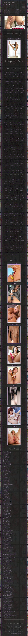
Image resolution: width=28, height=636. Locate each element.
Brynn (11, 101)
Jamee (11, 142)
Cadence (16, 101)
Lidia (6, 177)
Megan (21, 192)
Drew (10, 122)
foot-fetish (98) (7, 556)
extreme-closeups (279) (9, 554)
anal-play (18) (6, 536)
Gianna (17, 129)
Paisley (11, 211)
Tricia (23, 243)
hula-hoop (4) (7, 574)
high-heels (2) (7, 573)
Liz (9, 181)
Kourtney (16, 163)
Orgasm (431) (6, 487)
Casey (16, 106)
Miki (15, 197)
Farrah (14, 126)
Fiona (22, 126)
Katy (7, 158)
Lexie (14, 174)
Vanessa (17, 247)
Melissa (12, 195)
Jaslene (11, 145)
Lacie (17, 167)
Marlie (6, 192)
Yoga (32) (5, 529)
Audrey (11, 90)
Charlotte (7, 111)
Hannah (16, 133)
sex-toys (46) (6, 598)
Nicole (13, 206)
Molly (20, 199)
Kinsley (21, 161)
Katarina (18, 156)
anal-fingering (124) (8, 533)
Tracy (19, 243)
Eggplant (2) (6, 470)
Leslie (6, 174)
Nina (22, 206)
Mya (17, 202)
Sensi (12, 224)
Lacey (13, 167)
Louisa (21, 181)
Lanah (9, 170)
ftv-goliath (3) (6, 558)
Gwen (11, 131)
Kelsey (20, 158)
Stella (5, 234)
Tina (15, 243)
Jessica (18, 149)
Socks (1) (5, 509)
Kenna (11, 161)
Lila (9, 177)
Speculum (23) (7, 510)
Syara (16, 236)
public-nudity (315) (8, 588)
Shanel (21, 224)
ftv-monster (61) (7, 560)
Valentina (21, 245)
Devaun (20, 120)
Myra (21, 202)
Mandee (11, 188)
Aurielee (17, 90)
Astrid (16, 88)
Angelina (8, 83)
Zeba (22, 252)
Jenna (21, 147)
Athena (21, 88)
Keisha (11, 158)
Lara (13, 170)
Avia (15, 92)
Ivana (10, 140)
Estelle (22, 124)
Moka (16, 199)
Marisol (11, 190)
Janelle (20, 142)
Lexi (11, 174)
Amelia (7, 81)
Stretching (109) (7, 516)
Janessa (6, 145)
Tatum (10, 240)
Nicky (9, 206)
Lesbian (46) (6, 483)
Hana (6, 133)
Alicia (14, 76)
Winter (17, 252)
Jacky (22, 140)
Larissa (17, 170)
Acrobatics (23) (7, 452)
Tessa (22, 240)
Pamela (16, 211)
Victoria (17, 249)
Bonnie (15, 97)
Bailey (22, 92)
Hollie (21, 136)
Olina (12, 208)
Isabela (22, 138)
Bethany (16, 95)
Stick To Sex (6, 9)
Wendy (6, 252)
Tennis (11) (5, 520)
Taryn (21, 238)
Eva (10, 126)
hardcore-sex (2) (7, 568)
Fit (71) (4, 476)
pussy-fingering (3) (8, 591)
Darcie (21, 117)
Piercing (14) (6, 493)
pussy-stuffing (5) (7, 595)
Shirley (16, 227)
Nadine (6, 204)
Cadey (21, 101)
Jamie (15, 142)
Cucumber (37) (7, 464)
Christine (17, 111)
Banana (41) (6, 453)
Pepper (6, 213)
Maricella (22, 188)
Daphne (16, 117)
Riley (19, 215)
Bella (11, 95)
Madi (6, 186)
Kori (11, 163)
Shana (16, 224)
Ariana (18, 86)
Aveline (6, 92)
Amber (21, 79)
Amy (16, 81)
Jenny (5, 149)
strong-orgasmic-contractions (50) (8, 605)
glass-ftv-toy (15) (7, 561)
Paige (6, 211)
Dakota (12, 115)
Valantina (15, 245)
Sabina (7, 220)
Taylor (14, 240)
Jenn (18, 147)
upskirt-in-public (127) (9, 611)
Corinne (10, 113)
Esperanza (16, 124)
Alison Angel (20, 76)
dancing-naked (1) (8, 548)
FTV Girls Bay (18, 11)
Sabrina (12, 220)
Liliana (17, 177)
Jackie (17, 140)
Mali (22, 186)
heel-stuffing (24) (7, 571)
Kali (18, 154)
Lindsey (18, 179)
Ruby (21, 218)
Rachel (16, 213)
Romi (7, 218)
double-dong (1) (7, 551)
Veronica (7, 249)
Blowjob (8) (6, 457)
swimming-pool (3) (8, 607)
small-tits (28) (6, 603)
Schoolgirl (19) (7, 501)
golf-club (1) (6, 564)
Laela (21, 167)
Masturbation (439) (8, 484)
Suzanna (11, 236)
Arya (22, 86)
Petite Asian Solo (18, 10)
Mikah (11, 197)
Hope (9, 138)
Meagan (16, 192)
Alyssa (10, 79)
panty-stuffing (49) (8, 583)
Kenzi (16, 161)
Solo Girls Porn (7, 13)
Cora (6, 113)
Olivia (16, 208)
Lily (8, 179)
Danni (11, 117)
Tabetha (7, 238)
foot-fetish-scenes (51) (9, 557)
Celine (15, 108)
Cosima (15, 113)
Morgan (12, 202)
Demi (11, 120)
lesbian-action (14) (8, 577)
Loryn (17, 181)
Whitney (12, 252)
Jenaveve (12, 147)
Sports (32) (6, 511)
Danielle (7, 117)
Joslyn (18, 152)
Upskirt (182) (6, 524)
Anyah (6, 86)
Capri (13, 104)
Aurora (22, 90)
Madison (11, 186)
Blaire (6, 97)
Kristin (12, 165)
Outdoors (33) (7, 489)
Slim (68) (5, 507)
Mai (15, 186)
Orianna (21, 208)
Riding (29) (6, 500)
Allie (6, 79)
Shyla (21, 227)
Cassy (7, 108)
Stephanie (10, 234)
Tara (17, 238)
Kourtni (21, 163)
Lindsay (13, 179)
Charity (20, 108)
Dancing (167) (6, 466)
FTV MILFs (17, 9)
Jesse (13, 149)
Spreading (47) (7, 513)
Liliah (13, 177)
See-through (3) (7, 503)
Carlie (21, 104)
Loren (12, 181)
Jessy (22, 149)
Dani (16, 115)
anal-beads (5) (7, 531)
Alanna (10, 74)
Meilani (7, 195)
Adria (17, 72)
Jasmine (17, 145)
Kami (22, 154)
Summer (22, 234)
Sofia (11, 229)
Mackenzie (15, 183)
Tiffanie (5, 243)
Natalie (16, 204)
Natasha (21, 204)
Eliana (18, 122)
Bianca (21, 95)
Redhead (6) (6, 499)
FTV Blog (17, 13)
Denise (15, 120)
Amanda (16, 79)
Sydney (21, 236)
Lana (5, 170)
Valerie (6, 247)
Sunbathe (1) (6, 517)
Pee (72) (5, 492)
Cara (17, 104)
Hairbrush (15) (6, 479)
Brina (16, 99)
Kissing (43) (6, 480)
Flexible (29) (6, 477)
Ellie (23, 122)
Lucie (5, 183)
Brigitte (12, 99)
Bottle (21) (5, 459)
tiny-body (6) (6, 610)
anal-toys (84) (7, 537)
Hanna (11, 133)
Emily (5, 124)
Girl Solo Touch (7, 11)
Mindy (7, 199)
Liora (23, 179)
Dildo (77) (5, 467)
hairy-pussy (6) (7, 567)
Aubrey (6, 90)
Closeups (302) (7, 463)
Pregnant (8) (6, 497)
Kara (5, 156)
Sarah (6, 222)
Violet (21, 249)
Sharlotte (7, 227)
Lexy (18, 174)
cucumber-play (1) (8, 547)
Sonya (20, 229)
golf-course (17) (7, 566)
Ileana (13, 138)
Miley (23, 197)
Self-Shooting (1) (7, 504)
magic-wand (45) (7, 580)
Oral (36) (5, 486)
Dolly (5, 122)
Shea (12, 227)
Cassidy (22, 106)
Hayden (12, 136)
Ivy (13, 140)
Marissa (16, 190)
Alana (5, 74)
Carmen (6, 106)
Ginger (21, 129)
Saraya (11, 222)
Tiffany (10, 243)
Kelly (16, 158)
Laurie (12, 172)
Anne (16, 83)
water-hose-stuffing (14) (9, 615)
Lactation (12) (6, 482)
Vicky (12, 249)
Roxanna (12, 218)
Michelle (6, 197)
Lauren (7, 172)
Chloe (12, 111)
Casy (11, 108)
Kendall (7, 161)
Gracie (7, 131)
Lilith (22, 177)
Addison (12, 72)
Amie (12, 81)
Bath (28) (5, 455)
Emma (10, 124)
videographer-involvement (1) (7, 613)
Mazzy (11, 192)
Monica (7, 202)
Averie (10, 92)
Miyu (12, 199)
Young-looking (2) (8, 530)
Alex (15, 74)
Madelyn (21, 183)
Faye (18, 126)
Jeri (9, 149)
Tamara (13, 238)
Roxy (17, 218)
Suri (6, 236)
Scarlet (16, 222)
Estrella (6, 126)
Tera (19, 240)
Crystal (7, 115)
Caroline (12, 106)
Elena (14, 122)
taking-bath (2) (7, 608)
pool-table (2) (7, 585)
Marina (6, 190)
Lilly (5, 179)
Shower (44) (6, 506)
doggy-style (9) (7, 550)
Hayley (17, 136)
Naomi (11, 204)
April (10, 86)
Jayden (22, 145)
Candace (8, 104)
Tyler (10, 245)
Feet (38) (5, 473)
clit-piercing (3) (7, 546)
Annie (21, 83)
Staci (21, 231)
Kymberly (7, 167)
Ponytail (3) (6, 496)
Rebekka (22, 213)
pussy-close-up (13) (8, 590)
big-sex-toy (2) (7, 544)
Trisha (6, 245)
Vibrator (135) (6, 527)
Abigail (7, 72)
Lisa (6, 181)
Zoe (12, 254)
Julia (23, 152)
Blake (11, 97)
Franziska (7, 129)
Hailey (16, 131)
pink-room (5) (7, 584)
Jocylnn (6, 152)
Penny (21, 211)
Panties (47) (6, 490)
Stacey (17, 231)
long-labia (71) (7, 578)
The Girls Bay (7, 10)
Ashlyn (12, 88)
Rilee (15, 215)
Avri (18, 92)
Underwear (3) (7, 523)
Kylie (20, 165)
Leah (16, 172)
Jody (14, 152)
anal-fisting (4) (7, 534)
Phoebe (11, 213)
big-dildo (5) (6, 543)
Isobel (6, 140)
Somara (16, 229)
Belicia (6, 95)
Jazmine (7, 147)
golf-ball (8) (6, 563)
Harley (21, 133)
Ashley (7, 88)
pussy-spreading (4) (8, 594)
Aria (14, 86)
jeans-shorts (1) (7, 575)
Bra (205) (5, 460)
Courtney (21, 113)
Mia (22, 195)
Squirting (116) (6, 514)
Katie (23, 156)
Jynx (6, 154)
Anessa (20, 81)
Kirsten (6, 163)
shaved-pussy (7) (7, 600)
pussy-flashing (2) (8, 593)
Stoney (16, 234)
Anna (12, 83)
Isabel (18, 138)
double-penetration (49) (9, 553)
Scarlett (21, 222)
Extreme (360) (7, 472)
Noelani (7, 208)
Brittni (20, 99)
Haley (21, 131)
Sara (21, 220)
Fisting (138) (6, 474)
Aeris (21, 72)
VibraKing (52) (6, 526)
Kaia (15, 154)
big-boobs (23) (7, 541)
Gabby (12, 129)
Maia (19, 186)
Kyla (17, 165)
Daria (7, 120)
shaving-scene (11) (8, 601)
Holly (5, 138)
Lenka (20, 172)
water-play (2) (7, 617)
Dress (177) (6, 469)
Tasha (5, 240)
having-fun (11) (7, 570)
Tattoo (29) (6, 519)
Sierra (7, 229)
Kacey (10, 154)
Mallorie (6, 188)
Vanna (21, 247)
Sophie (12, 231)
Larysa (22, 170)
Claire (22, 111)
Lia (22, 174)
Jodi (10, 152)
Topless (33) (6, 521)
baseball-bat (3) (7, 538)
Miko (19, 197)
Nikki (18, 206)
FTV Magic (6, 14)
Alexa (18, 74)
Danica (20, 115)
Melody (17, 195)
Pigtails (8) (5, 494)
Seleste (7, 224)
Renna (10, 215)
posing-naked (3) (7, 587)
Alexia (9, 76)
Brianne (21, 97)
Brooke (6, 101)
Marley (21, 190)
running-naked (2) (8, 597)
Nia (5, 206)
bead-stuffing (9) (7, 540)
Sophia (7, 231)
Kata (14, 156)
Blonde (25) (6, 456)
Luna (10, 183)
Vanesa (11, 247)
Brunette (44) (6, 462)
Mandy (16, 188)
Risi (23, 215)
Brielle (7, 99)
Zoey (16, 254)
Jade (7, 142)
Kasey (9, 156)
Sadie (17, 220)
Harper (6, 136)
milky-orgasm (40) (8, 581)
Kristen (8, 165)
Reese (5, 215)
